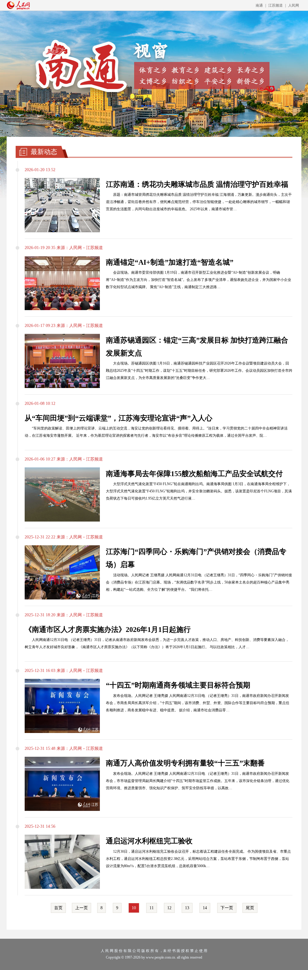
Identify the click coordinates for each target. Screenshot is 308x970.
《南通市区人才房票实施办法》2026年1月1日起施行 (108, 629)
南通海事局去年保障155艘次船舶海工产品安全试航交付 (194, 474)
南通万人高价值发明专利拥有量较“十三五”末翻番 (185, 763)
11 (151, 908)
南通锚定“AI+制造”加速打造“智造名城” (169, 262)
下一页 (226, 908)
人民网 (293, 5)
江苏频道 (275, 5)
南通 (259, 5)
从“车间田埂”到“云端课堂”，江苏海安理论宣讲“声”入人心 (118, 418)
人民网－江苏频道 (86, 247)
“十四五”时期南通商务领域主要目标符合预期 (178, 685)
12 (169, 908)
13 (187, 908)
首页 (58, 908)
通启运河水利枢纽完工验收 (149, 841)
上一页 (81, 908)
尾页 (250, 908)
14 (205, 908)
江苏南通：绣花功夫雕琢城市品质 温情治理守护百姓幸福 (197, 184)
